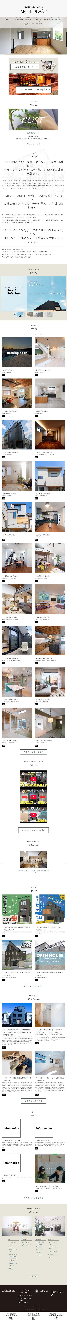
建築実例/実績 (25, 1242)
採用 (50, 1257)
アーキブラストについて (53, 1243)
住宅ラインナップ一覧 (13, 1250)
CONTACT (58, 18)
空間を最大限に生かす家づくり (40, 1243)
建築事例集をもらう (25, 67)
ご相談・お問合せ (53, 1251)
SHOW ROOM (48, 18)
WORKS (28, 18)
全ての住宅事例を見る (33, 752)
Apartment (36, 334)
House (29, 334)
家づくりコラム (39, 1255)
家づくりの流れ (39, 1252)
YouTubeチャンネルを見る (33, 830)
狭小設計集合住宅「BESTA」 (13, 1264)
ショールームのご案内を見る (34, 89)
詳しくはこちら (33, 143)
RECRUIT (39, 22)
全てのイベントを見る (33, 986)
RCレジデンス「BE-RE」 (12, 1269)
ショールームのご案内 (53, 1247)
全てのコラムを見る (33, 1101)
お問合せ (33, 1276)
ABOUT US (37, 18)
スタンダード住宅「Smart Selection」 (13, 1255)
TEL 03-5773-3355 (22, 1298)
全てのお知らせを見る (33, 1198)
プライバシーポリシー (37, 1306)
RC (41, 334)
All (25, 334)
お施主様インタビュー (26, 1246)
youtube (30, 23)
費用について (33, 133)
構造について (39, 1247)
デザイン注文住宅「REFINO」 (13, 1260)
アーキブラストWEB (12, 1243)
